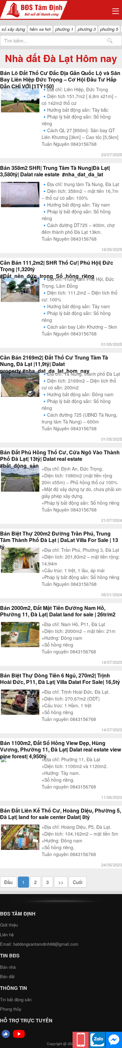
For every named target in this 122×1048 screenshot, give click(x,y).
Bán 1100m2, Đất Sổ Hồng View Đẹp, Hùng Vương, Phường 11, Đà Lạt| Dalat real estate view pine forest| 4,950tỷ (60, 749)
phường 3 (87, 29)
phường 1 (64, 29)
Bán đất (7, 976)
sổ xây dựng (13, 29)
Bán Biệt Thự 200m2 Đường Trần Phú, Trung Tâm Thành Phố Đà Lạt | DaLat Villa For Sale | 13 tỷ (59, 540)
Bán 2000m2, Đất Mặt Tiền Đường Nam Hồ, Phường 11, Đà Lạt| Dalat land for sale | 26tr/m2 (57, 611)
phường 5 (109, 29)
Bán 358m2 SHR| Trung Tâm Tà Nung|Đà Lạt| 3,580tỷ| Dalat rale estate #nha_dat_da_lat (55, 171)
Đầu (8, 882)
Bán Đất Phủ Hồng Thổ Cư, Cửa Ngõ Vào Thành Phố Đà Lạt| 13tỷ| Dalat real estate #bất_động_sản (60, 459)
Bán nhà (8, 967)
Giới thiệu (9, 925)
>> (60, 882)
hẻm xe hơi (40, 29)
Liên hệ (7, 934)
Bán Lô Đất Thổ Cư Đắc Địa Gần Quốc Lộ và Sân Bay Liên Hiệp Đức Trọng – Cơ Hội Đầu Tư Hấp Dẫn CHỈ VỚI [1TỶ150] (60, 79)
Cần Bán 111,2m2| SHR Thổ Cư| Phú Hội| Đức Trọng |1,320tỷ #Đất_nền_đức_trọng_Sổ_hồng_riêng (56, 269)
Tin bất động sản (16, 999)
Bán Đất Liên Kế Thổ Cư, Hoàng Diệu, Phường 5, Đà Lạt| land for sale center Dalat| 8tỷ (60, 814)
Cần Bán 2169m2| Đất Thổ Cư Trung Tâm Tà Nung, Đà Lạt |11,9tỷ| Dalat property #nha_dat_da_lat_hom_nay (54, 364)
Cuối (77, 882)
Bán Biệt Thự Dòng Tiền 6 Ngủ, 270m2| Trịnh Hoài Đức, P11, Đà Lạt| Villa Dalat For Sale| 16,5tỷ (60, 679)
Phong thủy (10, 1009)
